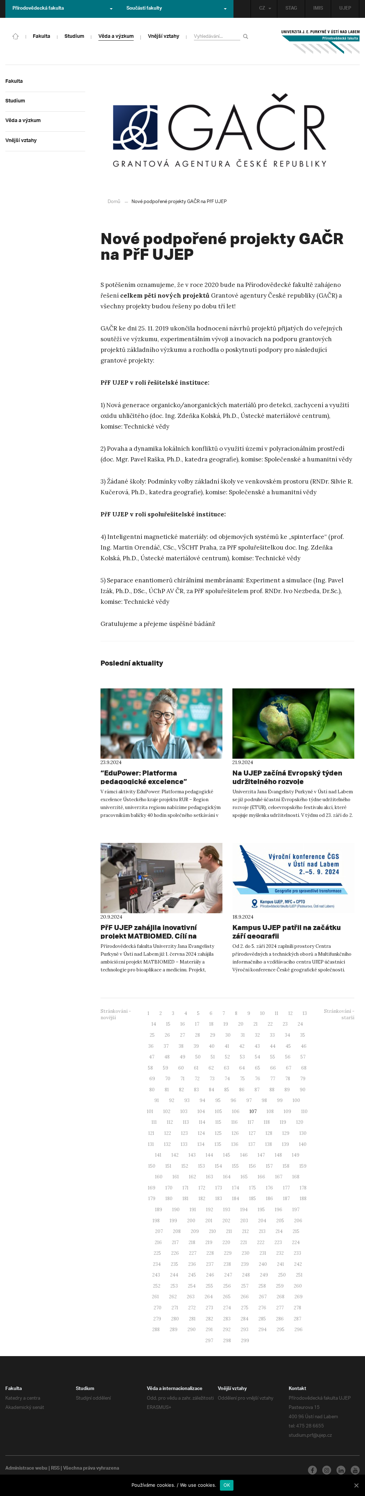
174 (235, 1188)
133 (184, 1144)
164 (227, 1177)
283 (227, 1319)
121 (151, 1133)
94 (202, 1100)
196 (278, 1210)
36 (151, 1046)
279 (157, 1319)
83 (196, 1090)
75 (242, 1079)
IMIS (318, 9)
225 (157, 1253)
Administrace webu (26, 1469)
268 (280, 1297)
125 (218, 1133)
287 (297, 1319)
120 (299, 1122)
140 (303, 1144)
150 (151, 1166)
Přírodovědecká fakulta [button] (38, 9)
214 (279, 1231)
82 (181, 1090)
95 (218, 1100)
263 (191, 1297)
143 (192, 1155)
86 (242, 1090)
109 (287, 1111)
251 (299, 1275)
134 (201, 1144)
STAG (291, 9)
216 (158, 1242)
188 (303, 1199)
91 (156, 1100)
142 (175, 1155)
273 (209, 1308)
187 (286, 1199)
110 (304, 1111)
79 (302, 1079)
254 (192, 1286)
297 (209, 1341)
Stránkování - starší (339, 1014)
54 (257, 1057)
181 (185, 1199)
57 (302, 1057)
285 (262, 1319)
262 (173, 1297)
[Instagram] (326, 1470)
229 (228, 1253)
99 (280, 1100)
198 (156, 1221)
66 (273, 1068)
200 (191, 1221)
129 (285, 1133)
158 (286, 1166)
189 (158, 1210)
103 (183, 1111)
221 (243, 1242)
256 (227, 1286)
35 (302, 1035)
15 (168, 1024)
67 (288, 1068)
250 (282, 1275)
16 (182, 1024)
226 (175, 1253)
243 (156, 1275)
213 (262, 1231)
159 (303, 1166)
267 (263, 1297)
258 (262, 1286)
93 (187, 1100)
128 (269, 1133)
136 (234, 1144)
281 (192, 1319)
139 (285, 1144)
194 (244, 1210)
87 (257, 1090)
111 (154, 1122)
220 (226, 1242)
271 (174, 1308)
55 (272, 1057)
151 (168, 1166)
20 (240, 1024)
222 (260, 1242)
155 (235, 1166)
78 (287, 1079)
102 (166, 1111)
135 (218, 1144)
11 (276, 1013)
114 (202, 1122)
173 (218, 1188)
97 (249, 1100)
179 (151, 1199)
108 (270, 1111)
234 (157, 1264)
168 (295, 1177)
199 (173, 1221)
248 (246, 1275)
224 (296, 1242)
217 (175, 1242)
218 (192, 1242)
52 (227, 1057)
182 (202, 1199)
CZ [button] (262, 9)
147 (261, 1155)
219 (208, 1242)
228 (210, 1253)
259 (280, 1286)
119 (283, 1122)
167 (278, 1177)
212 (245, 1231)
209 (195, 1231)
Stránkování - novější (116, 1014)
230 (246, 1253)
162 (192, 1177)
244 (174, 1275)
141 (158, 1155)
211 (229, 1231)
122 (167, 1133)
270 (157, 1308)
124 (201, 1133)
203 (244, 1221)
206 (298, 1221)
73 (212, 1079)
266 (245, 1297)
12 (290, 1013)
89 (287, 1090)
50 (198, 1057)
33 (272, 1035)
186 (269, 1199)
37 (166, 1046)
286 (280, 1319)
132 (167, 1144)
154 (218, 1166)
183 (218, 1199)
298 (227, 1341)
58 (150, 1068)
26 (167, 1035)
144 (209, 1155)
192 (209, 1210)
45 (288, 1046)
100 (296, 1100)
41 (227, 1046)
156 (252, 1166)
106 (236, 1111)
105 (218, 1111)
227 (192, 1253)
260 (298, 1286)
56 (288, 1057)
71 (182, 1079)
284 (244, 1319)
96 (233, 1100)
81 (167, 1090)
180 (169, 1199)
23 (285, 1024)
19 (225, 1024)
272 (192, 1308)
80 (152, 1090)
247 (228, 1275)
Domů (114, 202)
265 (227, 1297)
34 (287, 1035)
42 (242, 1046)
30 (228, 1035)
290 (191, 1329)
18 (211, 1024)
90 (302, 1090)
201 (208, 1221)
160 (159, 1177)
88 (271, 1090)
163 (209, 1177)
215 (296, 1231)
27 (182, 1035)
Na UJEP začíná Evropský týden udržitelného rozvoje (287, 777)
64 (242, 1068)
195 (261, 1210)
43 (257, 1046)
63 (226, 1068)
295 (280, 1329)
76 (257, 1079)
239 (245, 1264)
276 (262, 1308)
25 (152, 1035)
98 (264, 1100)
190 (176, 1210)
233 (297, 1253)
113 (186, 1122)
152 (184, 1166)
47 (151, 1057)
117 (251, 1122)
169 (151, 1188)
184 (235, 1199)
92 (171, 1100)
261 (155, 1297)
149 (295, 1155)
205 (280, 1221)
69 (152, 1079)
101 (150, 1111)
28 (197, 1035)
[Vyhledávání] (246, 36)
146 (244, 1155)
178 (303, 1188)
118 (267, 1122)
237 (210, 1264)
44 (273, 1046)
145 (226, 1155)
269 (298, 1297)
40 (212, 1046)
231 (262, 1253)
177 (286, 1188)
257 (244, 1286)
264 (209, 1297)
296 (298, 1329)
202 (226, 1221)
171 (185, 1188)
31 (243, 1035)
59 (165, 1068)
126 (235, 1133)
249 (264, 1275)
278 (297, 1308)
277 (280, 1308)
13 (305, 1013)
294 (262, 1329)
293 (244, 1329)
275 (244, 1308)
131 (151, 1144)
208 (177, 1231)
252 (156, 1286)
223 (278, 1242)
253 (174, 1286)
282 (209, 1319)
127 (252, 1133)
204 (262, 1221)
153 (201, 1166)
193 (226, 1210)
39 (196, 1046)
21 (255, 1024)
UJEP (345, 9)
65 (257, 1068)
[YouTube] (355, 1470)
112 (170, 1122)
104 (201, 1111)
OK (226, 1485)
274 (227, 1308)
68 (304, 1068)
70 (167, 1079)
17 (197, 1024)
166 (261, 1177)
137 (251, 1144)
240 (263, 1264)
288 (156, 1329)
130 (303, 1133)
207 (159, 1231)
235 (174, 1264)
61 (196, 1068)
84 (211, 1090)
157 (269, 1166)
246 (210, 1275)
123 (184, 1133)
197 (295, 1210)
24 (300, 1024)
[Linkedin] (340, 1470)
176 (269, 1188)
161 (176, 1177)
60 (181, 1068)
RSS (55, 1469)
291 (209, 1329)
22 (270, 1024)
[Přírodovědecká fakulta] (15, 35)
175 (252, 1188)
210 (212, 1231)
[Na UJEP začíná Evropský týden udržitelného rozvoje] (293, 723)
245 (192, 1275)
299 (245, 1341)
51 (213, 1057)
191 (193, 1210)
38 (181, 1046)
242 (298, 1264)
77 (272, 1079)
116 (234, 1122)
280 (175, 1319)
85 (226, 1090)
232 (280, 1253)
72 (197, 1079)
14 (153, 1024)
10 (262, 1013)
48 (167, 1057)
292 (227, 1329)
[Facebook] (312, 1470)
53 (242, 1057)
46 (304, 1046)
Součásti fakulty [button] (144, 9)
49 (182, 1057)
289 (174, 1329)
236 (192, 1264)
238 (227, 1264)
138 (268, 1144)
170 (169, 1188)
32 (257, 1035)
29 (212, 1035)
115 (218, 1122)
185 (252, 1199)
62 (211, 1068)
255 (209, 1286)
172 (202, 1188)
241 (280, 1264)
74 (227, 1079)
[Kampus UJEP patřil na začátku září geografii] (293, 878)
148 (278, 1155)
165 (244, 1177)
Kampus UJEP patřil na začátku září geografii (286, 931)
